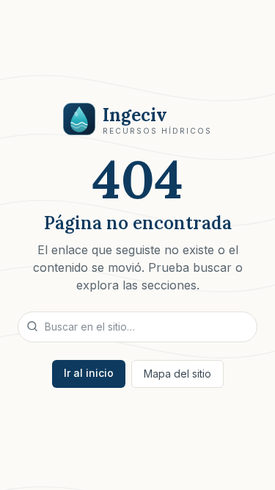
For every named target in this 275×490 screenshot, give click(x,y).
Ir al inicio (89, 373)
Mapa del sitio (177, 373)
